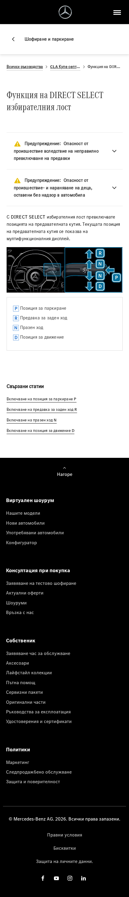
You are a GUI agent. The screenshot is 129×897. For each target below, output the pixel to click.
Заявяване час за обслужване (38, 653)
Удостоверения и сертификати (39, 721)
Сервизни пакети (24, 692)
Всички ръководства (25, 67)
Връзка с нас (20, 612)
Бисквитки (64, 848)
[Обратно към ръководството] (16, 39)
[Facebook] (42, 878)
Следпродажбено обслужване (39, 772)
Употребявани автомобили (35, 532)
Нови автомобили (25, 523)
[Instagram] (70, 878)
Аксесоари (17, 663)
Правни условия (64, 835)
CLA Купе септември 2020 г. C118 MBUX (65, 67)
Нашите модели (23, 513)
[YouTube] (56, 878)
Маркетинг (17, 762)
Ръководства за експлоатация (38, 712)
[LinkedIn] (83, 878)
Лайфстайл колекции (29, 672)
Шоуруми (16, 603)
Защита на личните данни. (64, 861)
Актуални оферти (25, 593)
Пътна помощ (20, 682)
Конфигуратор (21, 542)
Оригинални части (26, 702)
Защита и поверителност (33, 781)
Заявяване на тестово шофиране (41, 583)
